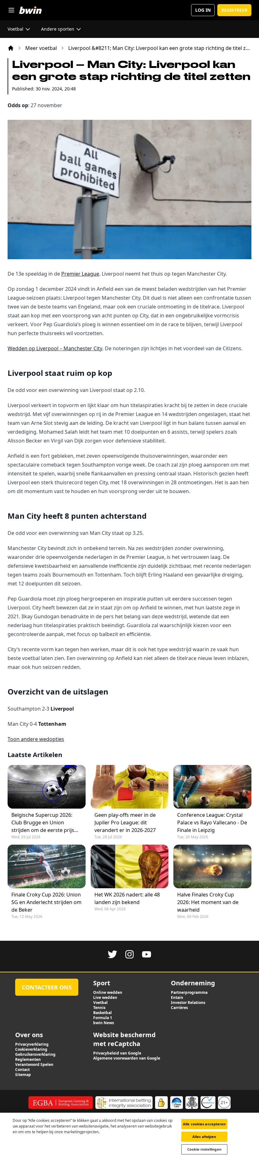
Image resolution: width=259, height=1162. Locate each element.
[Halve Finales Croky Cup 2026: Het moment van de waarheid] (212, 866)
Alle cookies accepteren (204, 1124)
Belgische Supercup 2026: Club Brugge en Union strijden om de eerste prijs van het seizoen (42, 822)
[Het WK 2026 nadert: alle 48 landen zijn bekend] (130, 866)
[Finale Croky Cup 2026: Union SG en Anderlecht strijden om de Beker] (47, 866)
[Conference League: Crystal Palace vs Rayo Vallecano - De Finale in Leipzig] (212, 787)
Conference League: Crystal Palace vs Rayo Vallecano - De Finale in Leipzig (212, 822)
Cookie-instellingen (204, 1149)
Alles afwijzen (204, 1136)
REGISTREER (234, 10)
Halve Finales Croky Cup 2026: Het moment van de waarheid (207, 902)
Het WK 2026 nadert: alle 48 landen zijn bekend (127, 898)
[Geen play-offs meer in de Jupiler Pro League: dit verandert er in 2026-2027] (130, 787)
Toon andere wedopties (36, 739)
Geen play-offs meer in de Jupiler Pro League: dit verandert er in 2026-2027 (125, 822)
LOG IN (203, 10)
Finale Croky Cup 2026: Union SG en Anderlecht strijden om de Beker (46, 902)
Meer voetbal (41, 48)
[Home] (11, 48)
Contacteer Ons (47, 987)
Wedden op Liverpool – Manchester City (55, 348)
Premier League (80, 273)
